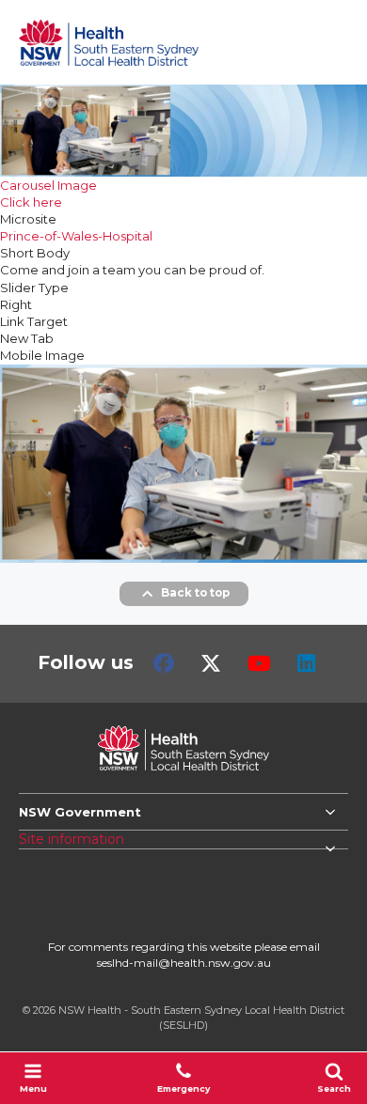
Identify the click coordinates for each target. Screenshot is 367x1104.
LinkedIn (306, 663)
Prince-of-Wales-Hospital (76, 235)
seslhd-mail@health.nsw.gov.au (184, 963)
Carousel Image (48, 185)
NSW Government (80, 811)
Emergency (183, 1088)
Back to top (195, 592)
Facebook (164, 663)
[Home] (108, 42)
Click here (31, 202)
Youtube (259, 663)
